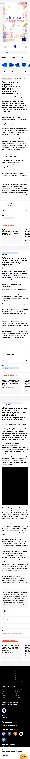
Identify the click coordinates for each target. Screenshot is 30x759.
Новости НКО (19, 681)
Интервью (5, 678)
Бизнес (4, 691)
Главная (6, 71)
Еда (3, 689)
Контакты (4, 718)
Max (4, 734)
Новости (5, 57)
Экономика (5, 681)
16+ (3, 714)
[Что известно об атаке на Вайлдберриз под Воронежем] (17, 65)
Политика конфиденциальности (10, 702)
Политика (17, 672)
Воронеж (23, 97)
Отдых (4, 697)
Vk (9, 734)
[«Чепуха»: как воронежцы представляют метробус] (24, 65)
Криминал (18, 676)
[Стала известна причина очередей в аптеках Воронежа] (4, 65)
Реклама (4, 715)
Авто (3, 693)
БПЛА (22, 57)
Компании (18, 678)
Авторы (17, 679)
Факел (14, 57)
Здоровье (18, 691)
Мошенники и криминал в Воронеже (11, 403)
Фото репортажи (20, 689)
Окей (5, 755)
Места (17, 695)
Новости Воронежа (7, 78)
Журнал (4, 695)
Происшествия (6, 679)
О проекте (4, 717)
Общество (5, 676)
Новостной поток (10, 225)
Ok (15, 734)
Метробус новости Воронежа (10, 252)
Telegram (4, 740)
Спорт (17, 674)
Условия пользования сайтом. (9, 704)
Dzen (21, 734)
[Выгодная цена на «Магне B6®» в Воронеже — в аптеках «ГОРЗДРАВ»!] (11, 65)
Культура (4, 674)
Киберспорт (18, 693)
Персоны (17, 697)
